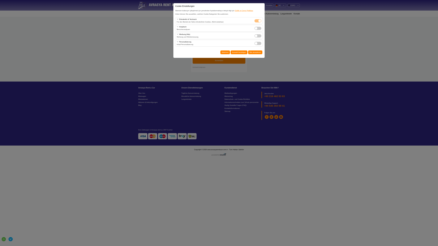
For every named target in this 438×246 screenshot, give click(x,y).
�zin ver (257, 28)
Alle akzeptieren (255, 52)
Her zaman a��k (257, 20)
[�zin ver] (257, 28)
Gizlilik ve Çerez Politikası (244, 11)
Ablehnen (225, 52)
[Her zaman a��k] (257, 20)
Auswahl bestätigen (239, 52)
